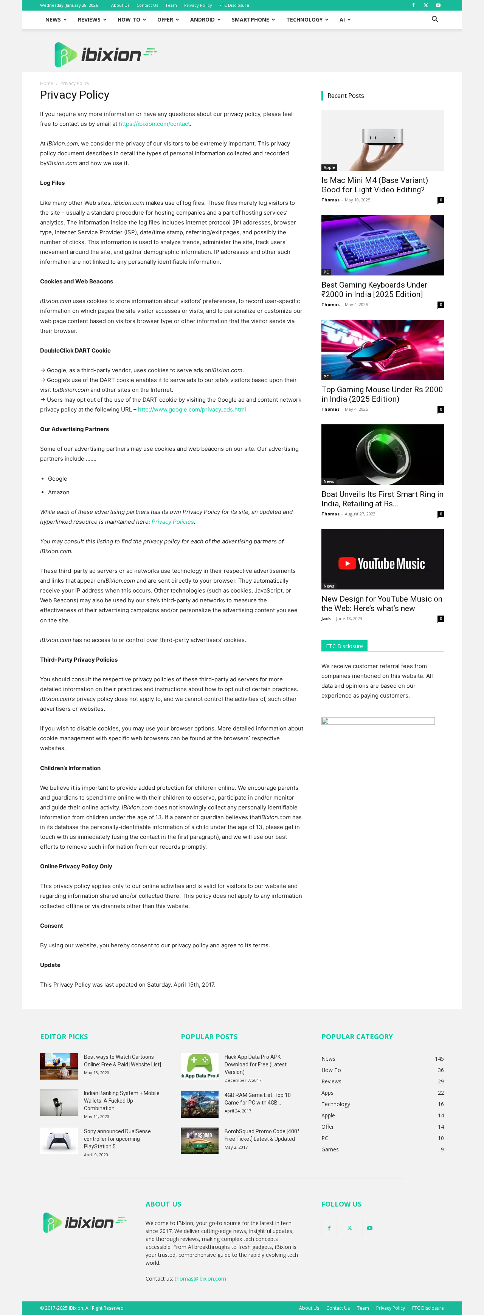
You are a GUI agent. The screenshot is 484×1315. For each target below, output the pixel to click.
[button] (435, 20)
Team (171, 5)
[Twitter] (425, 5)
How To (129, 19)
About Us (120, 5)
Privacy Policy (198, 5)
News (53, 19)
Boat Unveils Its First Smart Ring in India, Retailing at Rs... (382, 499)
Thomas (330, 200)
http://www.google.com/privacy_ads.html (192, 409)
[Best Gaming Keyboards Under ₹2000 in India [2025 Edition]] (382, 245)
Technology (304, 19)
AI (342, 19)
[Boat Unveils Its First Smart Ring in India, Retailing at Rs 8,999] (382, 454)
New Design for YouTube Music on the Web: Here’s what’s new (381, 603)
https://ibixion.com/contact (154, 123)
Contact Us (147, 5)
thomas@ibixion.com (200, 1278)
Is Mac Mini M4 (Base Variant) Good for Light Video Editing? (374, 185)
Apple (329, 167)
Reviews (89, 19)
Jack (326, 618)
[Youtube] (438, 5)
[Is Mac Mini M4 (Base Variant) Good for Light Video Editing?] (382, 140)
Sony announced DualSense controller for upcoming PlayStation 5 (117, 1138)
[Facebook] (413, 5)
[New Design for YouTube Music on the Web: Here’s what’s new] (382, 559)
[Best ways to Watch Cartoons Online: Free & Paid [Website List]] (59, 1066)
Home (46, 83)
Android (202, 19)
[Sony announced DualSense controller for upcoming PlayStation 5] (59, 1141)
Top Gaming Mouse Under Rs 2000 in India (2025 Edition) (382, 394)
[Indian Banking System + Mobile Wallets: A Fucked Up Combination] (59, 1102)
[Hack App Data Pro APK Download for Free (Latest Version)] (200, 1066)
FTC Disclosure (234, 5)
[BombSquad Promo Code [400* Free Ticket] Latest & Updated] (200, 1141)
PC (326, 272)
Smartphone (250, 19)
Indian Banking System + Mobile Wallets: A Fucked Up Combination (122, 1100)
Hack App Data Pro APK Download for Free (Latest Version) (256, 1064)
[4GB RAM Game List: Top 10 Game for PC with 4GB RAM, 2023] (200, 1104)
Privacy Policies (173, 521)
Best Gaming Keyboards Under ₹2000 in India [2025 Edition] (374, 289)
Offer (165, 19)
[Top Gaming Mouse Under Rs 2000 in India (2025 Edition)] (382, 350)
